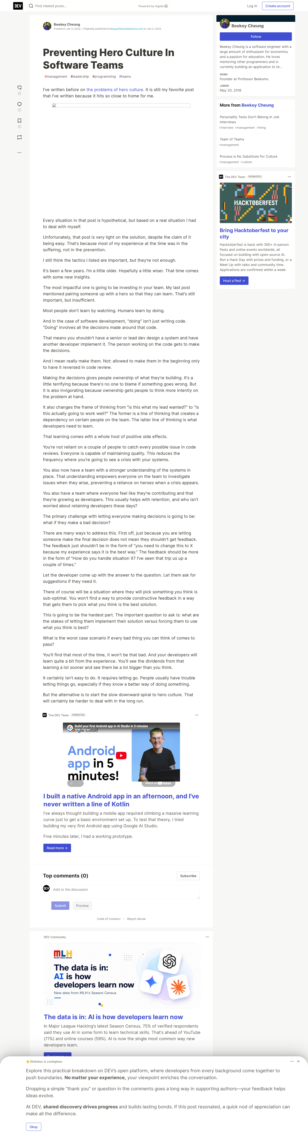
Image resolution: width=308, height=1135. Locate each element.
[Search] (31, 6)
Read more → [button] (57, 848)
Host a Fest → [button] (234, 281)
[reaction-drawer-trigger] (19, 89)
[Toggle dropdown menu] (196, 715)
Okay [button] (34, 1127)
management (56, 76)
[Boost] (19, 137)
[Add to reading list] (19, 122)
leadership (80, 76)
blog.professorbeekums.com (126, 28)
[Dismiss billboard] (298, 1061)
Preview (82, 906)
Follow (256, 36)
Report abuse (136, 919)
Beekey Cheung (67, 24)
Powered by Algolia (151, 6)
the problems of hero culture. (115, 89)
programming (104, 76)
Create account (277, 6)
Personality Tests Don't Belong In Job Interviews (249, 122)
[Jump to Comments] (19, 106)
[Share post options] (19, 152)
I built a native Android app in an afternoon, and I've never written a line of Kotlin (121, 800)
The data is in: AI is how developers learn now (113, 1017)
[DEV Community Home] (18, 6)
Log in (252, 6)
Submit (60, 906)
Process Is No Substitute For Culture (248, 159)
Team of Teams (231, 141)
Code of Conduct (108, 919)
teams (125, 76)
